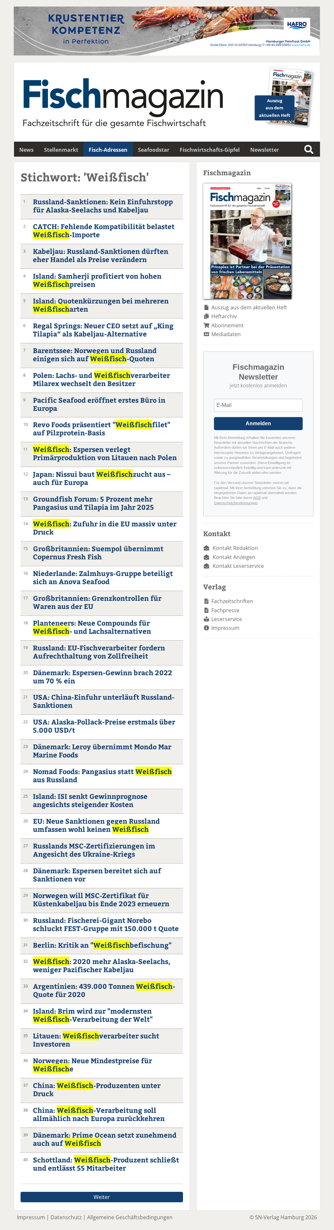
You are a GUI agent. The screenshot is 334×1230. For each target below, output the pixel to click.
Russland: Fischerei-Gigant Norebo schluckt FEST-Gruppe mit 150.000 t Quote (106, 924)
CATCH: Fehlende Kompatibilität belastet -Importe (104, 230)
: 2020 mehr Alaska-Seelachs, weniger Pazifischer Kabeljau (101, 965)
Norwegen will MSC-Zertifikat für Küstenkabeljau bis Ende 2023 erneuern (101, 899)
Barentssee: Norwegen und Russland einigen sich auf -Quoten (95, 354)
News (26, 149)
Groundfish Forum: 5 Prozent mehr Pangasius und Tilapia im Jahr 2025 (93, 503)
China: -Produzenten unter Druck (96, 1089)
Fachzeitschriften (232, 601)
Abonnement (227, 325)
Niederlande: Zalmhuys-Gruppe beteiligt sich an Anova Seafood (103, 577)
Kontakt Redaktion (235, 548)
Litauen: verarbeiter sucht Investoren (96, 1040)
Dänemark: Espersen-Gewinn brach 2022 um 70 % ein (102, 676)
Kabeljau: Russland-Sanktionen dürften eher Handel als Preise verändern (100, 255)
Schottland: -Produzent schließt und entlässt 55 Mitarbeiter (106, 1164)
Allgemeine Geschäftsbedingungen (130, 1217)
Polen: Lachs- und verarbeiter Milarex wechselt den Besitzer (101, 379)
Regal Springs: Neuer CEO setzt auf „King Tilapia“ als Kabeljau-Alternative (103, 329)
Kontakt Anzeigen (234, 557)
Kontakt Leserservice (238, 565)
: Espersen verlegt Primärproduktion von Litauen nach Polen (105, 453)
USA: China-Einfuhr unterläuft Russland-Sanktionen (104, 701)
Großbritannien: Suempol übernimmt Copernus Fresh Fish (98, 552)
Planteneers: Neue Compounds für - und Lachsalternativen (92, 627)
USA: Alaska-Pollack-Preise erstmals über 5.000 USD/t (104, 726)
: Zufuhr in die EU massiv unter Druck (104, 528)
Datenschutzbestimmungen (235, 503)
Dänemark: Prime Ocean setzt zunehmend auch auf (104, 1139)
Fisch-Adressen (108, 149)
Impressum (225, 627)
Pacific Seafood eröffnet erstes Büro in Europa (99, 404)
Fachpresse (225, 610)
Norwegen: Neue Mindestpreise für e (92, 1064)
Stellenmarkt (61, 149)
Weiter (102, 1197)
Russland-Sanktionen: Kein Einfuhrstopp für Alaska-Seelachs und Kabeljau (103, 205)
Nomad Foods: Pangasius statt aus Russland (102, 775)
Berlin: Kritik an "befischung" (102, 945)
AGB (257, 498)
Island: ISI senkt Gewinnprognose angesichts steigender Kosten (90, 800)
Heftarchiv (224, 316)
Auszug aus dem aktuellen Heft (249, 307)
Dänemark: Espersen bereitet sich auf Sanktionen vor (97, 874)
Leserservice (226, 619)
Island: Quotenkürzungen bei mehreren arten (101, 305)
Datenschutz (66, 1217)
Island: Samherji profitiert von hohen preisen (97, 280)
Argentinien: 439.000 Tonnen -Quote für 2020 (104, 990)
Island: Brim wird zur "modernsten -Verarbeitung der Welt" (93, 1015)
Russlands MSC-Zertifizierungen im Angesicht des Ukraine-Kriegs (94, 850)
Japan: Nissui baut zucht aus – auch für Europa (102, 478)
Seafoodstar (153, 149)
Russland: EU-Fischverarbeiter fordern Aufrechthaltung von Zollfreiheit (99, 652)
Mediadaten (226, 334)
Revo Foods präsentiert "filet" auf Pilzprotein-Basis (101, 428)
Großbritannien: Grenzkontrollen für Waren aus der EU (97, 602)
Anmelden (258, 423)
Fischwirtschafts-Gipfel (210, 149)
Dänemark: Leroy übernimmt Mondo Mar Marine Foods (102, 750)
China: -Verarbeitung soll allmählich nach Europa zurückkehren (99, 1114)
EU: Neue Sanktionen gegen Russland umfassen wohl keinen (96, 825)
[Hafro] (167, 53)
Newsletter (264, 149)
